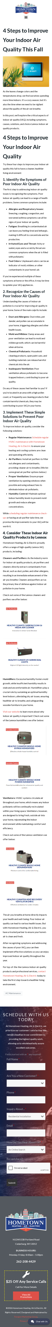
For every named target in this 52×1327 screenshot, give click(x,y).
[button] (26, 17)
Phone (11, 1092)
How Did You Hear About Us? (24, 1142)
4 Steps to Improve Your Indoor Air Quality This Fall (25, 40)
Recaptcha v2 (15, 1158)
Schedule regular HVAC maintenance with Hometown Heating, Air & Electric (29, 441)
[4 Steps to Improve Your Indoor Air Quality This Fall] (26, 71)
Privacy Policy (26, 1321)
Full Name (13, 1059)
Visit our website (11, 711)
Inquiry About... (16, 1109)
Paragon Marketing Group (26, 1316)
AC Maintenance (13, 993)
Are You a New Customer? (22, 1075)
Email (10, 1125)
